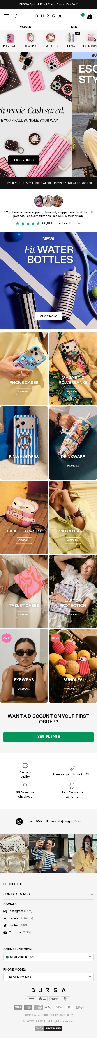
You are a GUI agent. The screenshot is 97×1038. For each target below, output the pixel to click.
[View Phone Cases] (10, 37)
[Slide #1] (54, 170)
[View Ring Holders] (51, 37)
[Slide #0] (42, 170)
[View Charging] (30, 37)
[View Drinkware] (71, 37)
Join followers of (54, 821)
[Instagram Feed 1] (48, 853)
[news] (81, 16)
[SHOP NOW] (48, 114)
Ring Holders (51, 46)
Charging (30, 46)
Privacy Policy (63, 1014)
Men (74, 27)
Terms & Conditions (38, 1014)
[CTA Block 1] (48, 280)
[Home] (49, 16)
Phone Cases (10, 46)
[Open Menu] (6, 16)
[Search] (16, 16)
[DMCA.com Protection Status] (48, 1028)
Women (25, 27)
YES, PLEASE (48, 737)
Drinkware (71, 46)
